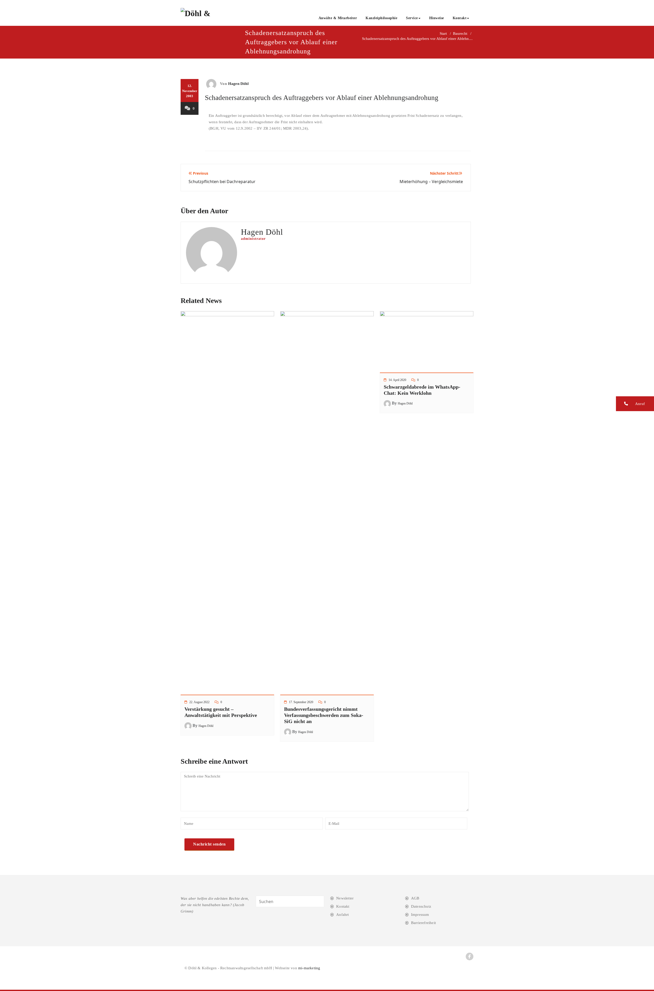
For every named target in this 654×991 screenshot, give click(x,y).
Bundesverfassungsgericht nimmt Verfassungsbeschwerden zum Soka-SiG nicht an (323, 715)
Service (412, 18)
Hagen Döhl (238, 84)
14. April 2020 (397, 380)
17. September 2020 (301, 702)
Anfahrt (342, 915)
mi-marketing (309, 968)
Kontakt (460, 18)
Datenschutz (421, 906)
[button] (635, 404)
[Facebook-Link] (469, 956)
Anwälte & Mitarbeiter (338, 18)
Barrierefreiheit (423, 923)
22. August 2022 (199, 702)
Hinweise (436, 18)
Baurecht (460, 33)
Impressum (420, 915)
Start (443, 33)
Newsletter (345, 898)
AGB (415, 898)
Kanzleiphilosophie (381, 18)
